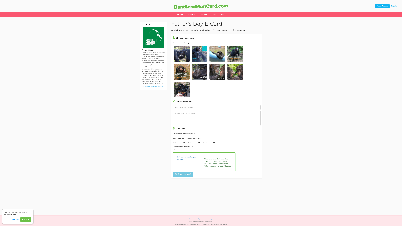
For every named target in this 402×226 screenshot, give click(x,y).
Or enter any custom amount (183, 147)
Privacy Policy (196, 219)
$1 (176, 142)
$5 (206, 142)
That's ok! (26, 219)
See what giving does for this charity (153, 86)
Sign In (394, 6)
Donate (184, 174)
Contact (215, 219)
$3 (191, 142)
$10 (214, 142)
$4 (198, 142)
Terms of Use (188, 219)
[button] (179, 14)
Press (207, 219)
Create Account (382, 6)
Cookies (203, 219)
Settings (15, 219)
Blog (210, 219)
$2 (183, 142)
